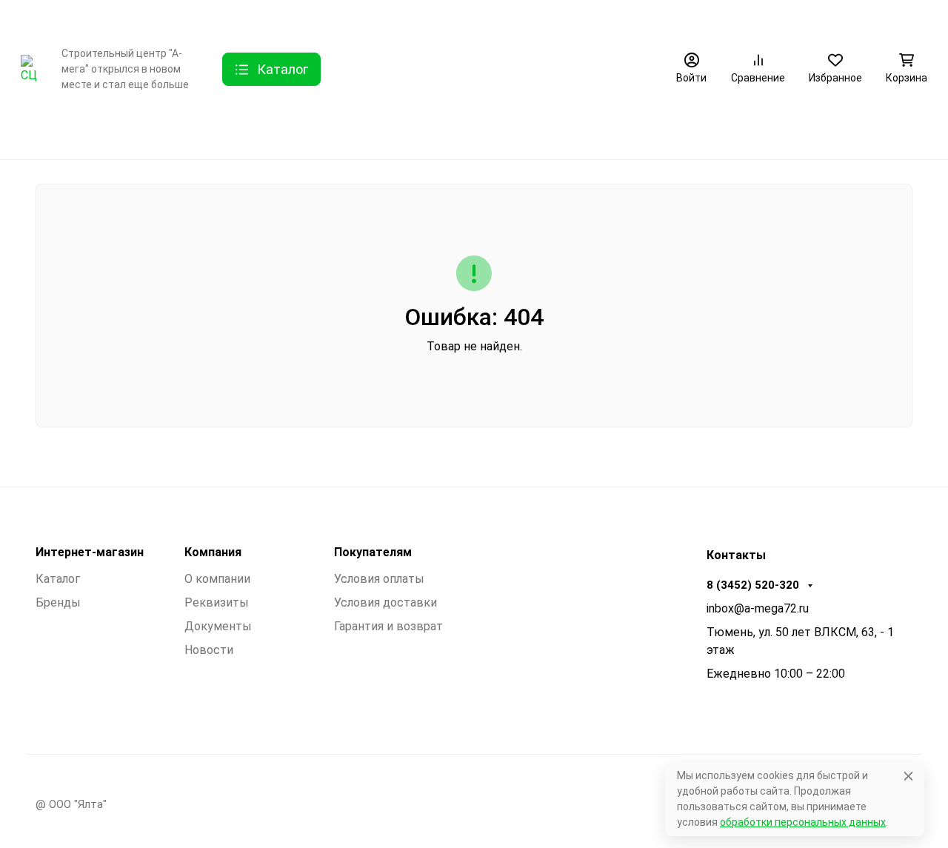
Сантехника (448, 130)
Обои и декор (276, 130)
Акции (603, 18)
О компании (173, 18)
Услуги (314, 18)
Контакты (254, 18)
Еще (662, 18)
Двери (111, 130)
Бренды (41, 130)
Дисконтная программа (500, 18)
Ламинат (184, 130)
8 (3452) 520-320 (860, 18)
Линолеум (537, 130)
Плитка (364, 130)
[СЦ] (29, 68)
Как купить (386, 18)
